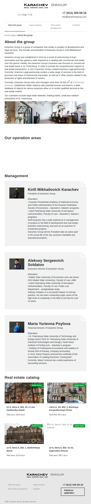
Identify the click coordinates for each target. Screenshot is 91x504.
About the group (15, 25)
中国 (30, 15)
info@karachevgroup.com (74, 17)
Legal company (35, 25)
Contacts (76, 25)
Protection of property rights (23, 154)
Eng (24, 15)
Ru (19, 15)
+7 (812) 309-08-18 (74, 12)
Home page (10, 35)
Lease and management (62, 154)
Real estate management (17, 489)
